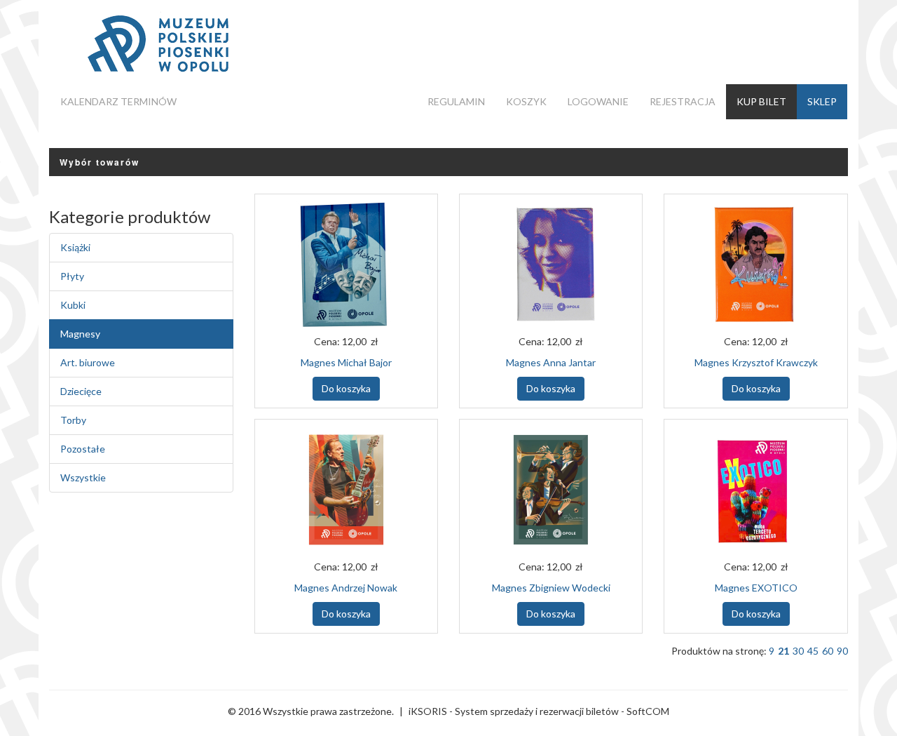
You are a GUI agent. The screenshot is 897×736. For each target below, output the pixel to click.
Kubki (72, 305)
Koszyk (526, 101)
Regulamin (456, 101)
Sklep (822, 101)
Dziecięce (81, 391)
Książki (75, 247)
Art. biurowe (87, 362)
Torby (73, 420)
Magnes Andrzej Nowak (345, 588)
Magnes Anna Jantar (551, 362)
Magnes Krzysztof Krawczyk (756, 362)
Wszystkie (83, 477)
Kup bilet (761, 101)
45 (813, 651)
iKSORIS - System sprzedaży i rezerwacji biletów (514, 711)
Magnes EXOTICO (756, 588)
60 (827, 651)
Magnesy (80, 334)
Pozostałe (82, 449)
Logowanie (598, 101)
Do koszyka (346, 388)
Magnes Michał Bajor (346, 362)
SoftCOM (647, 711)
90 (842, 651)
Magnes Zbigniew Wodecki (551, 588)
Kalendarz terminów (118, 101)
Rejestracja (682, 101)
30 (798, 651)
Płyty (72, 276)
